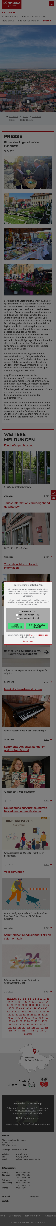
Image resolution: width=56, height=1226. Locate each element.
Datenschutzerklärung (38, 635)
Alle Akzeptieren (16, 626)
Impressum (28, 641)
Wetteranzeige (26, 618)
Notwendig (26, 611)
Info (34, 611)
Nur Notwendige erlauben (37, 626)
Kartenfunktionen (26, 615)
